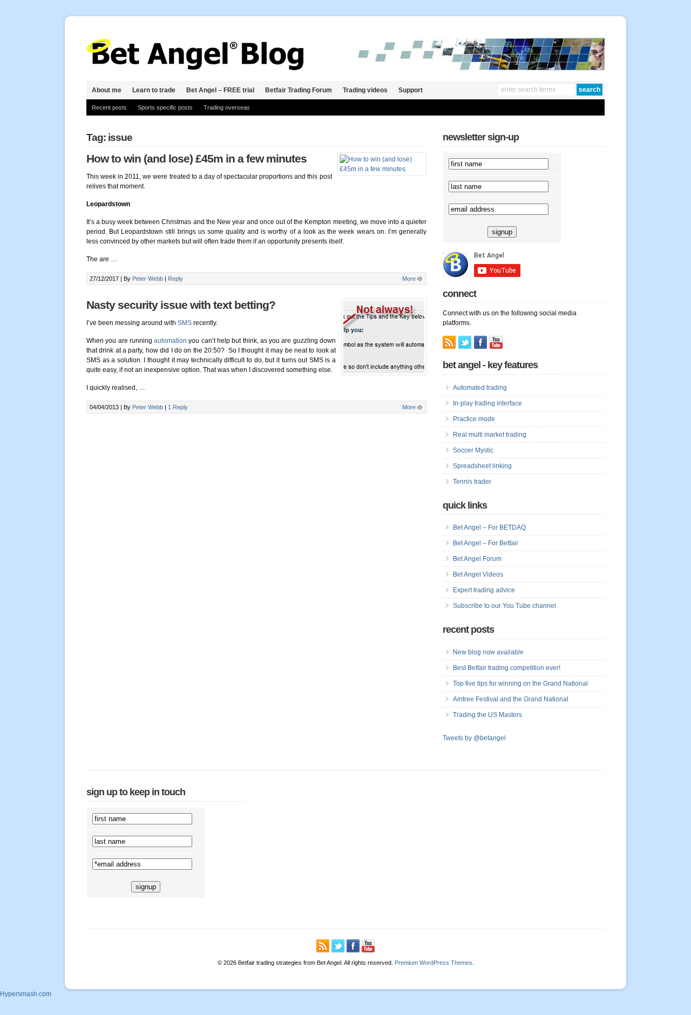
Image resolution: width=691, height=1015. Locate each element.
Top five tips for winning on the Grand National (520, 683)
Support (410, 90)
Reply (175, 278)
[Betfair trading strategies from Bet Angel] (195, 68)
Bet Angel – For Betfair (485, 543)
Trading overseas (227, 107)
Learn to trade (153, 90)
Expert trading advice (484, 590)
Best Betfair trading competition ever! (506, 668)
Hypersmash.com (25, 994)
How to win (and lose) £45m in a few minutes (196, 158)
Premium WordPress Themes (433, 962)
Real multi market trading (489, 434)
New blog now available (488, 652)
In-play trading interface (487, 403)
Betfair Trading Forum (298, 90)
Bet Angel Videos (478, 574)
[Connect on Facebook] (480, 342)
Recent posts (109, 107)
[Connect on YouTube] (496, 342)
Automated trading (480, 387)
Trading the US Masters (487, 715)
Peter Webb (147, 278)
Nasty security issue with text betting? (180, 305)
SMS (185, 323)
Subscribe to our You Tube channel (504, 606)
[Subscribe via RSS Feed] (449, 342)
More (409, 278)
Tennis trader (472, 481)
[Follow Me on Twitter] (464, 342)
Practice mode (474, 419)
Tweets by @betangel (474, 738)
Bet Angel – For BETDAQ (489, 527)
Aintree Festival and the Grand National (510, 699)
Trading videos (365, 90)
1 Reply (178, 407)
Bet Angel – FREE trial (220, 90)
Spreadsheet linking (482, 466)
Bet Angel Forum (477, 559)
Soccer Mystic (473, 450)
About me (106, 90)
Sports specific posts (165, 107)
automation (170, 340)
